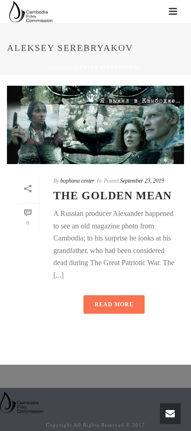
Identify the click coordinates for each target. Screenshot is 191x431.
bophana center (77, 180)
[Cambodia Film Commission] (22, 402)
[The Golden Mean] (95, 125)
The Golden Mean (112, 196)
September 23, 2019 (142, 180)
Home (59, 67)
